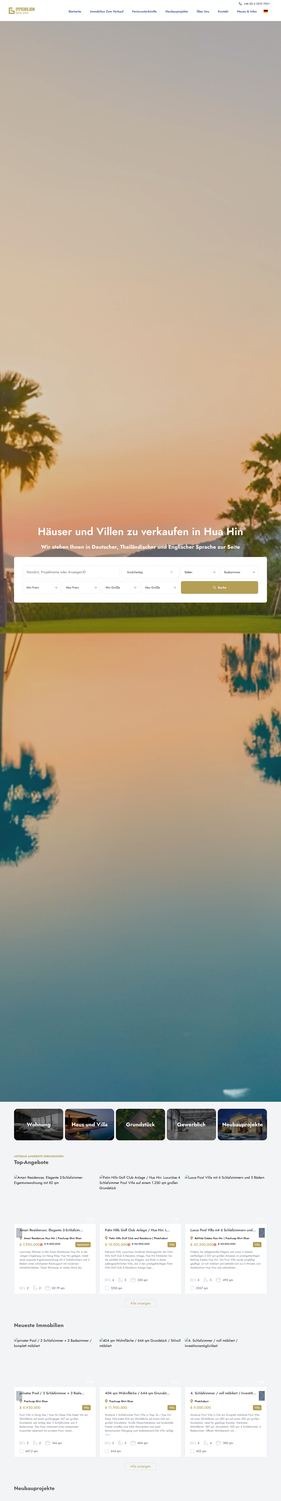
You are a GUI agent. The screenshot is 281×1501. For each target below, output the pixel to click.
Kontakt (223, 11)
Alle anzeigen (140, 1303)
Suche (222, 587)
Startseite (74, 11)
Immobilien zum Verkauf (106, 11)
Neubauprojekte (177, 11)
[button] (262, 1233)
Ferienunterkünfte (144, 11)
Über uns (203, 11)
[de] (266, 11)
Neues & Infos (247, 11)
